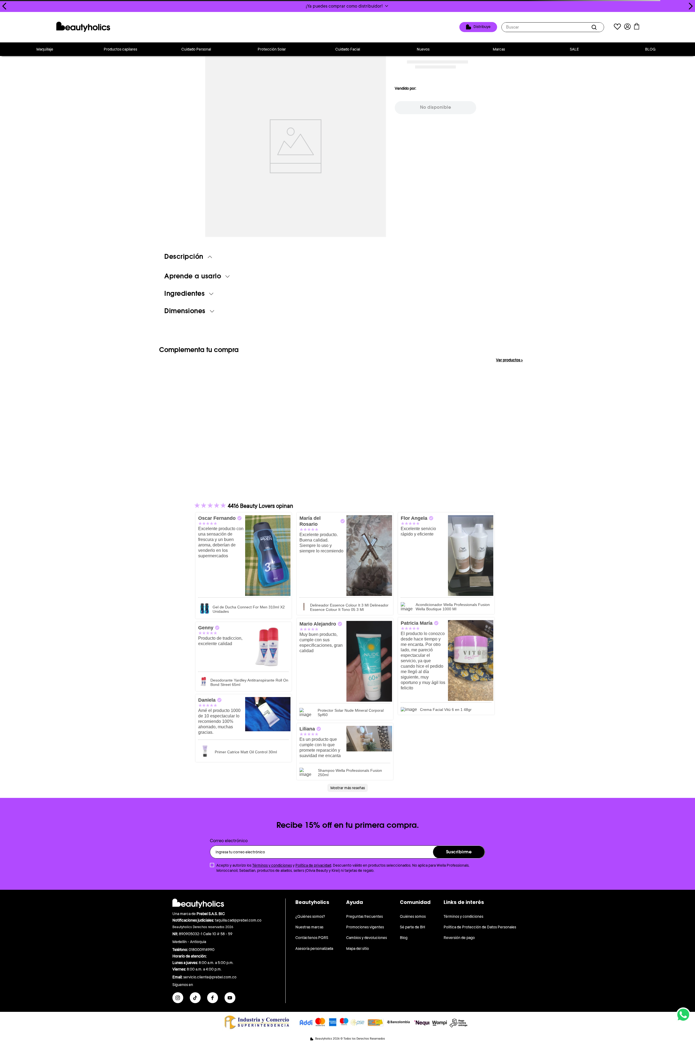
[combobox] (552, 27)
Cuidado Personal (196, 49)
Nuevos (423, 49)
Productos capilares (120, 49)
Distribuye (482, 27)
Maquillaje (44, 49)
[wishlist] (617, 27)
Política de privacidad (313, 865)
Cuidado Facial (347, 49)
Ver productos (509, 360)
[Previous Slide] (4, 6)
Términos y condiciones (272, 865)
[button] (347, 6)
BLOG (650, 49)
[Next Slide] (690, 6)
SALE (574, 49)
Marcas (499, 49)
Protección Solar (272, 49)
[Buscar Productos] (595, 27)
